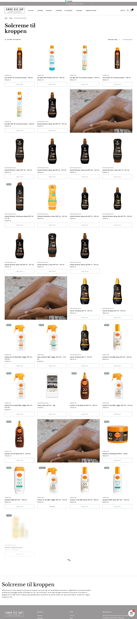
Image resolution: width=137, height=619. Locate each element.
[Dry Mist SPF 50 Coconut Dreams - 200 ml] (19, 104)
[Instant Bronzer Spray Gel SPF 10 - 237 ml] (19, 245)
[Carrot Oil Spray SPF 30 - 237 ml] (117, 291)
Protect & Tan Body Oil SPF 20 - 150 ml (83, 405)
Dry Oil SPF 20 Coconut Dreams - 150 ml (116, 77)
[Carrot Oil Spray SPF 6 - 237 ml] (85, 337)
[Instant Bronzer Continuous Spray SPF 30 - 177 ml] (19, 197)
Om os (72, 615)
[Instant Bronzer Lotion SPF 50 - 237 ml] (52, 245)
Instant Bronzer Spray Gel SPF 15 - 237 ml (51, 170)
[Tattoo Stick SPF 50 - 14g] (52, 386)
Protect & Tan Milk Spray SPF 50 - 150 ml (84, 500)
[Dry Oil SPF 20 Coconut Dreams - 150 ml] (117, 58)
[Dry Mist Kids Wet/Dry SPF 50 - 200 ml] (52, 58)
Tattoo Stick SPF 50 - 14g (46, 405)
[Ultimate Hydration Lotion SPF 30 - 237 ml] (52, 197)
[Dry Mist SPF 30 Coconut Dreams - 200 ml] (85, 58)
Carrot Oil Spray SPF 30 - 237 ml (114, 311)
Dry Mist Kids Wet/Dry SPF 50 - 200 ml (50, 77)
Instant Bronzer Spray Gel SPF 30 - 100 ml (117, 216)
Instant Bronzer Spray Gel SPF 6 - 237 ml (84, 264)
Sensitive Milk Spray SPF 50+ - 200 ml (116, 500)
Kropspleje (68, 10)
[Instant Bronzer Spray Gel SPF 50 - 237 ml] (85, 150)
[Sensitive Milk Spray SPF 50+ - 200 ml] (117, 480)
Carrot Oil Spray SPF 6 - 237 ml (81, 357)
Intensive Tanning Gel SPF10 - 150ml (115, 454)
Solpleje (79, 10)
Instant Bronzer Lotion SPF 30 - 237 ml (18, 170)
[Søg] (128, 10)
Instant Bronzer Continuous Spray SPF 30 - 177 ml (19, 217)
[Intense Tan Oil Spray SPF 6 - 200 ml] (19, 434)
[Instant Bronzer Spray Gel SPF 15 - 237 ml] (52, 150)
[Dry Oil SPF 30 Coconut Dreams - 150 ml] (19, 58)
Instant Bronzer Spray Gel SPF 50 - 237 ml (84, 170)
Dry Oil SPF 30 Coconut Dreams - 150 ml (19, 77)
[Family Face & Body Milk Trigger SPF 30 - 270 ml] (19, 386)
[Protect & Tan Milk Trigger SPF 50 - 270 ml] (52, 480)
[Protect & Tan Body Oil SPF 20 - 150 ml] (85, 386)
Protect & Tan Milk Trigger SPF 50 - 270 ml (52, 500)
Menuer (40, 612)
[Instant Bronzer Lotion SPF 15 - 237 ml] (117, 150)
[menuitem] (31, 10)
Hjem (6, 18)
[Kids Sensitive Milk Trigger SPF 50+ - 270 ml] (52, 337)
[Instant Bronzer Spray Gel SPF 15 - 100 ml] (85, 197)
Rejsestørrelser (91, 10)
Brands (30, 10)
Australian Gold (43, 121)
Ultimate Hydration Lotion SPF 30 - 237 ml (52, 216)
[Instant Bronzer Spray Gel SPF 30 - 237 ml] (52, 104)
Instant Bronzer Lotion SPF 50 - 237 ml (50, 264)
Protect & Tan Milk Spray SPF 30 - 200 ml (117, 357)
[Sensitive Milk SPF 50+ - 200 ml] (19, 480)
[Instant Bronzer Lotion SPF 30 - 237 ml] (19, 150)
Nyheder (40, 10)
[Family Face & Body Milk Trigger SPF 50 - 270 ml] (19, 337)
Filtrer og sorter (13, 39)
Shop (10, 18)
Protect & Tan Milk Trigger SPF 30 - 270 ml (117, 405)
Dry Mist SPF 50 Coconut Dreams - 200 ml (19, 124)
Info (71, 612)
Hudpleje (59, 10)
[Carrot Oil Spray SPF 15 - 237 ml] (85, 291)
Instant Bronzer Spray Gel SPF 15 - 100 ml (84, 216)
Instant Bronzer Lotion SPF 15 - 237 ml (116, 170)
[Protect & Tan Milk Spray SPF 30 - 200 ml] (117, 337)
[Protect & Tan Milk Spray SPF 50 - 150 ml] (85, 480)
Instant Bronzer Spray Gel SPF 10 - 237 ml (19, 264)
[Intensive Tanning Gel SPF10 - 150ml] (117, 434)
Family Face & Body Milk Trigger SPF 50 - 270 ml (19, 358)
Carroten (8, 75)
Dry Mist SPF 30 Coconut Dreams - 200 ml (84, 77)
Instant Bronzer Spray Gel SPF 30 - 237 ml (52, 124)
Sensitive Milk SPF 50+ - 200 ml (16, 500)
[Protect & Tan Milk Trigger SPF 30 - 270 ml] (117, 386)
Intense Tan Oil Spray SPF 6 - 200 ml (17, 454)
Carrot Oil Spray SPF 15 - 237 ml (81, 311)
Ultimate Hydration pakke (13, 546)
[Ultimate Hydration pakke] (19, 526)
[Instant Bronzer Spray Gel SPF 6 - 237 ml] (85, 245)
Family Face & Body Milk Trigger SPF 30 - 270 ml (19, 406)
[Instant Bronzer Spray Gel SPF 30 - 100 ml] (117, 197)
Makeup (48, 10)
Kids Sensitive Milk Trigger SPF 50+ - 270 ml (51, 358)
